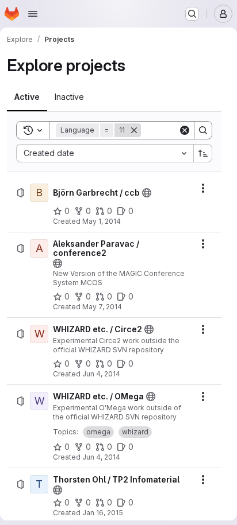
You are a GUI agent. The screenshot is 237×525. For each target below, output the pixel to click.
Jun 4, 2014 (101, 374)
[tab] (27, 97)
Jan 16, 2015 (102, 512)
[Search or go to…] (192, 14)
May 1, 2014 (101, 221)
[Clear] (185, 130)
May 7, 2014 (102, 306)
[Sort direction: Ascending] (203, 153)
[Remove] (134, 130)
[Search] (203, 130)
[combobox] (104, 153)
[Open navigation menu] (33, 14)
